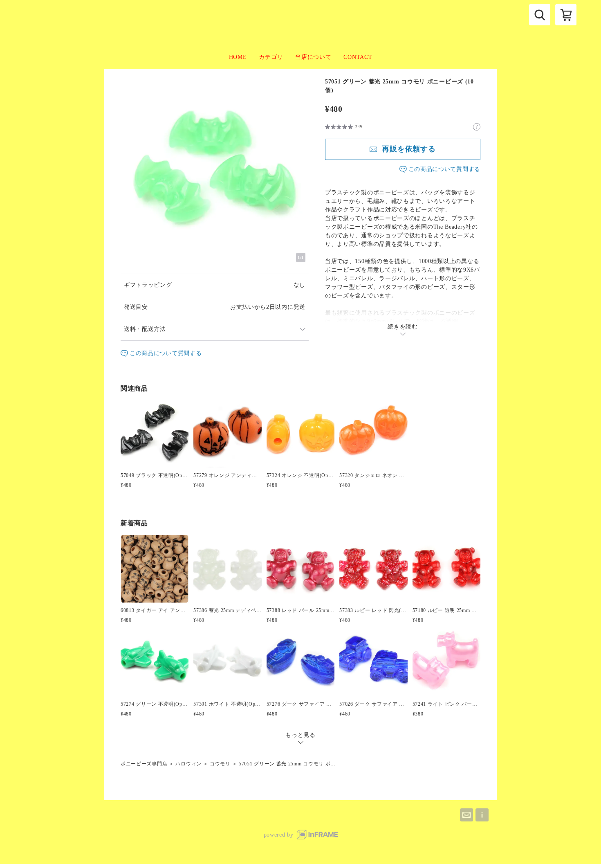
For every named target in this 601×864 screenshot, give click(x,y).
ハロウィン (188, 764)
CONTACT (357, 57)
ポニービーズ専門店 (144, 764)
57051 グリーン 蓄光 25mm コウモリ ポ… (287, 764)
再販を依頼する (409, 149)
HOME (238, 57)
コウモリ (220, 764)
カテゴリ (271, 57)
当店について (313, 57)
